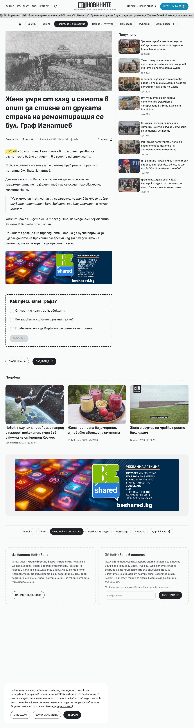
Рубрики (144, 24)
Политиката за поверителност (152, 587)
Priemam (72, 714)
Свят (46, 24)
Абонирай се (40, 6)
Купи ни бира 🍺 (174, 6)
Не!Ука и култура (102, 24)
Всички (32, 24)
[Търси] (54, 6)
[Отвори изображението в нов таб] (58, 61)
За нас (9, 6)
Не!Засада (126, 24)
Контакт (23, 6)
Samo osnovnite (47, 714)
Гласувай (19, 338)
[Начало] (20, 24)
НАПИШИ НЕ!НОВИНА (28, 595)
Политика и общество (71, 24)
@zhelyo (74, 139)
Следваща (42, 361)
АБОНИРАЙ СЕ (170, 595)
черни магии (64, 706)
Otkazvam (20, 714)
